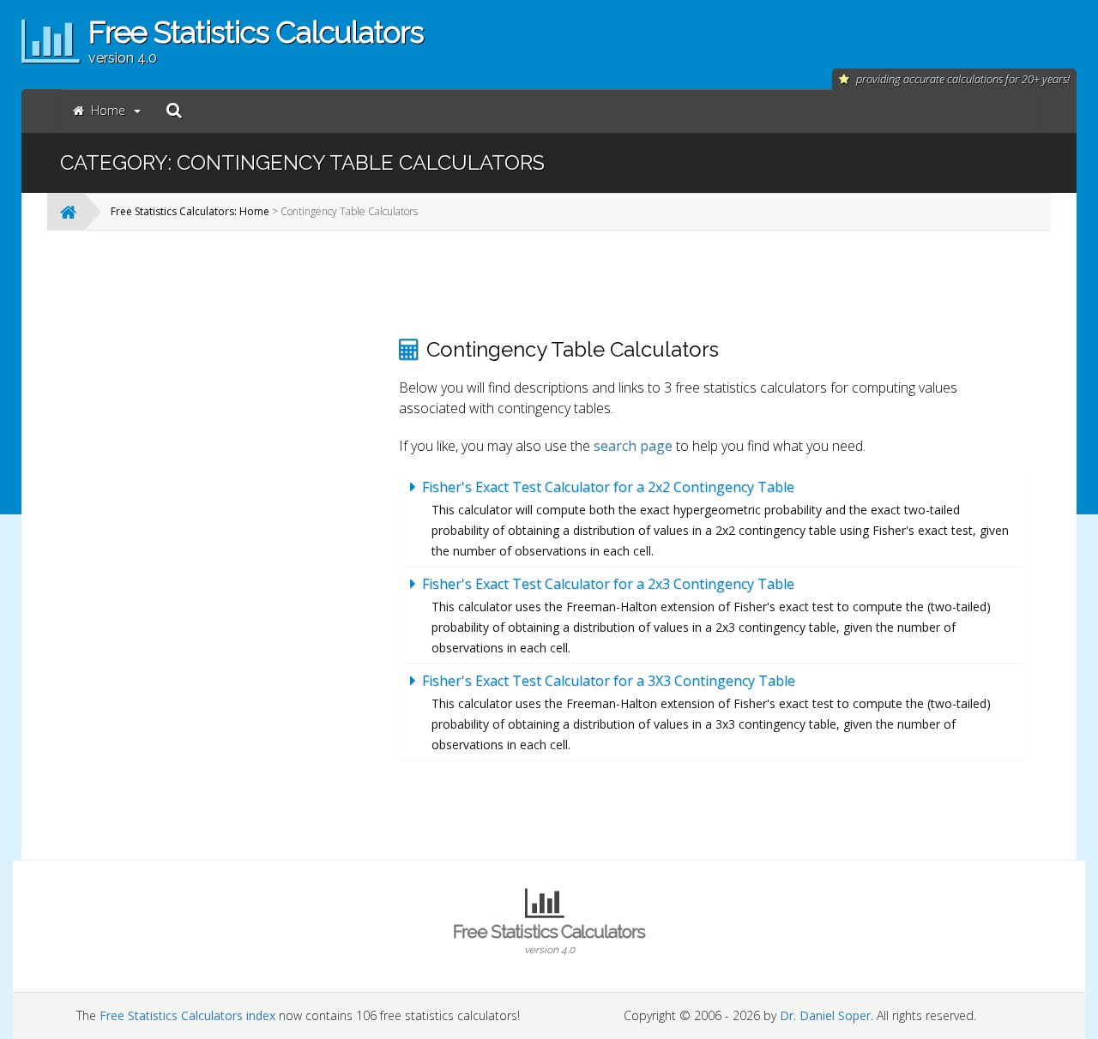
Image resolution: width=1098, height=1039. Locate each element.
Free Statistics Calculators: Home (190, 211)
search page (633, 445)
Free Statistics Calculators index (187, 1015)
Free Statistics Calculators (549, 938)
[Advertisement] (244, 500)
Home (108, 110)
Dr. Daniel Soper (825, 1015)
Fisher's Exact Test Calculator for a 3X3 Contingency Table (608, 680)
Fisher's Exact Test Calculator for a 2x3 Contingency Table (608, 583)
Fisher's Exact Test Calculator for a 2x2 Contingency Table (608, 486)
